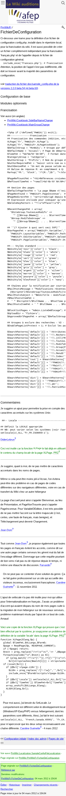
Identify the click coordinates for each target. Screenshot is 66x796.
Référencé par (8, 770)
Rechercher (7, 789)
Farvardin (45, 565)
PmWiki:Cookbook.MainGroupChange (28, 124)
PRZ (56, 452)
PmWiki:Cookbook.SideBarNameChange (30, 120)
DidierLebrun (8, 439)
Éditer (4, 785)
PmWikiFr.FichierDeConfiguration (35, 766)
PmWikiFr (6, 27)
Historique (14, 785)
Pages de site (56, 738)
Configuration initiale (15, 738)
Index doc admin (37, 738)
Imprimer (27, 785)
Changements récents (46, 785)
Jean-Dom (6, 530)
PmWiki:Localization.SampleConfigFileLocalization (35, 753)
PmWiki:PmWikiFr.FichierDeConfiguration (39, 758)
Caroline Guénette (30, 728)
